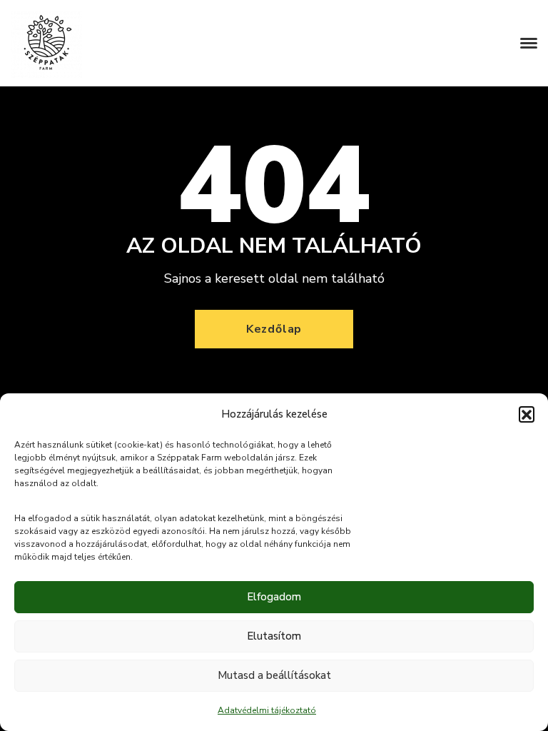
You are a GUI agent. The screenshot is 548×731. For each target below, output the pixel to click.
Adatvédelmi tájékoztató (267, 710)
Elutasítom (274, 636)
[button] (526, 414)
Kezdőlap (274, 329)
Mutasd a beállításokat (274, 675)
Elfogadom (274, 597)
